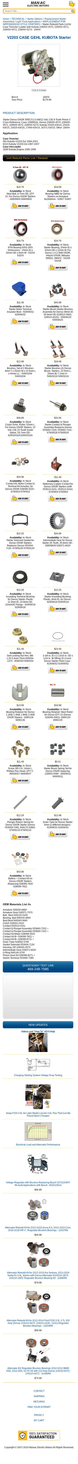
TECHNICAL (18, 19)
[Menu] (6, 4)
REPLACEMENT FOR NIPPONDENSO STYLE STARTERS (34, 23)
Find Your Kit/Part (39, 1407)
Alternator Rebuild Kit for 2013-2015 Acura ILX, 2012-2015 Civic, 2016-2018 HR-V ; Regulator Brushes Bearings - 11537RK (38, 1229)
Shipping (39, 1396)
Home (6, 19)
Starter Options (34, 19)
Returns (39, 1401)
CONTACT (39, 1391)
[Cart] (72, 4)
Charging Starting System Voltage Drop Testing (38, 1075)
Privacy (39, 1415)
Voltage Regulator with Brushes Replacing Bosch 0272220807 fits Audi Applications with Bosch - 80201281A (38, 1184)
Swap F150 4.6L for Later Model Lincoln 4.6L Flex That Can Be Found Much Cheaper (38, 1114)
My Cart (39, 1420)
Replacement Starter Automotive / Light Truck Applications (34, 20)
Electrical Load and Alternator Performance (38, 1144)
